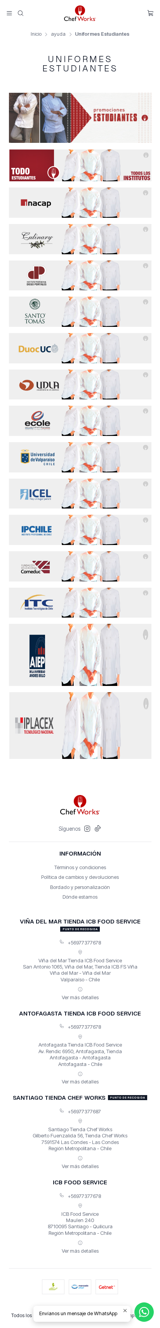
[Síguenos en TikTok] (97, 829)
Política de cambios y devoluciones (80, 877)
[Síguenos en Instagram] (87, 829)
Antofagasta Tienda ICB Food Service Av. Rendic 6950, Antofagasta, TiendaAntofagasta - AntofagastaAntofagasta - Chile (80, 1054)
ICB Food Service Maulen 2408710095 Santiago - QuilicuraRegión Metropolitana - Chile (80, 1223)
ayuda (58, 34)
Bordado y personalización (80, 887)
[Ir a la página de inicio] (80, 13)
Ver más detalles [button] (80, 997)
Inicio (36, 34)
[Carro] (150, 13)
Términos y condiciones (80, 867)
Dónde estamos (80, 897)
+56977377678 (84, 942)
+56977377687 (84, 1111)
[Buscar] (21, 13)
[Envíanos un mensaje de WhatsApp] (144, 1312)
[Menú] (9, 13)
